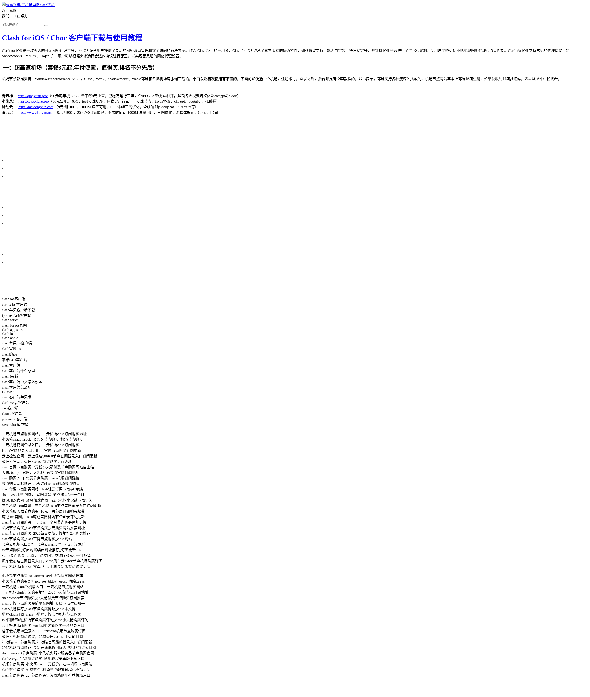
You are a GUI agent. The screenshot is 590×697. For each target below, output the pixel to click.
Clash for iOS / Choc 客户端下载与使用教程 (72, 38)
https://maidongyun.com (35, 107)
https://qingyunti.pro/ (33, 96)
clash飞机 (47, 5)
